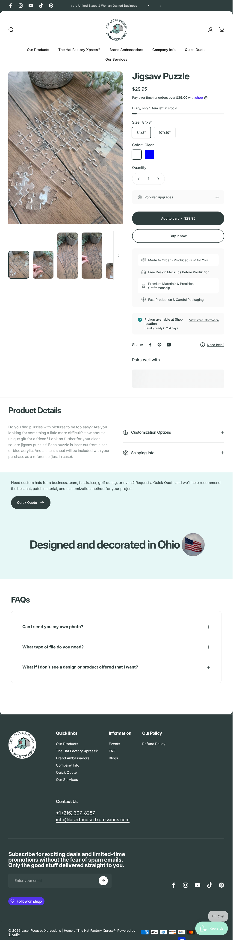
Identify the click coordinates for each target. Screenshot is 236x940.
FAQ (112, 751)
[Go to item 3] (67, 256)
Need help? (215, 345)
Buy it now (178, 236)
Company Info (67, 765)
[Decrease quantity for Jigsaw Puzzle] (137, 179)
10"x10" (165, 132)
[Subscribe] (103, 880)
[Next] (111, 157)
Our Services (67, 779)
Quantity (139, 167)
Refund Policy (153, 744)
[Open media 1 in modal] (65, 148)
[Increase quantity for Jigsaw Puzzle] (159, 179)
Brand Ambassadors (72, 758)
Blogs (113, 758)
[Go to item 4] (92, 256)
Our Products (67, 744)
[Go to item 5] (116, 271)
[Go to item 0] (18, 265)
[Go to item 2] (43, 265)
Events (114, 744)
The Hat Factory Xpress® (77, 751)
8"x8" (141, 132)
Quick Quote (66, 772)
